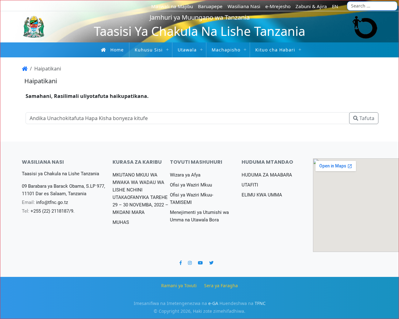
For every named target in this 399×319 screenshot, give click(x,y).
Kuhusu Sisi (149, 50)
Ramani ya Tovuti (179, 285)
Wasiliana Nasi (244, 6)
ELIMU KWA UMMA (262, 195)
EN (335, 6)
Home (117, 50)
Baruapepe (210, 6)
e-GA (213, 303)
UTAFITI (250, 185)
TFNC (260, 303)
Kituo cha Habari (275, 50)
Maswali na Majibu (172, 6)
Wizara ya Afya (185, 175)
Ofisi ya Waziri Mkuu (191, 185)
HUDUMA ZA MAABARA (267, 175)
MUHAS (121, 222)
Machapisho (226, 50)
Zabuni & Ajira (311, 6)
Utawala (187, 50)
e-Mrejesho (278, 6)
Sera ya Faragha (221, 285)
